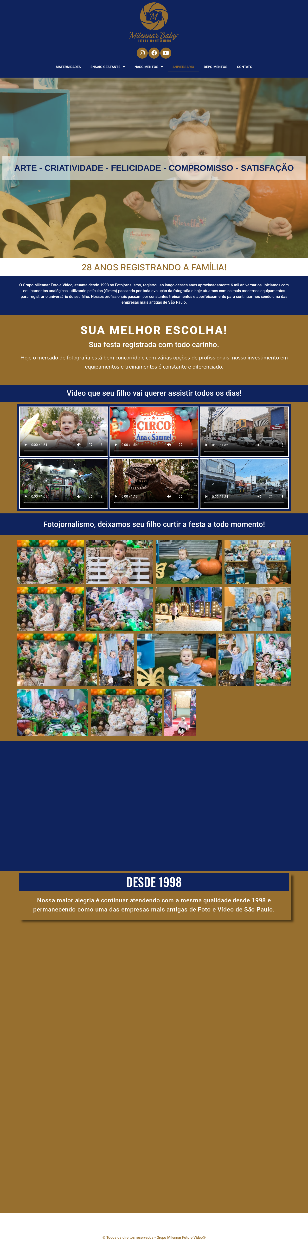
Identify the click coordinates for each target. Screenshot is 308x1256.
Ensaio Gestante (105, 67)
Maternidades (68, 67)
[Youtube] (165, 53)
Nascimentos (146, 67)
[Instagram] (142, 53)
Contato (244, 67)
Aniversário (183, 67)
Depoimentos (215, 67)
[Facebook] (154, 53)
